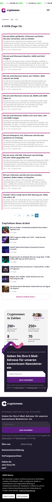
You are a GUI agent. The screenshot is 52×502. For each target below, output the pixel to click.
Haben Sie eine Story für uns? (8, 464)
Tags (12, 19)
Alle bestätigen (22, 496)
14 (32, 215)
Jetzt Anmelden (26, 380)
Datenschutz (19, 388)
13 (28, 215)
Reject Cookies (9, 496)
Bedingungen (32, 388)
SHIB (16, 19)
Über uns (6, 444)
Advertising (26, 444)
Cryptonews (5, 19)
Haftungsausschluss (9, 456)
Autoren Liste (38, 318)
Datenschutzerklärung (9, 450)
